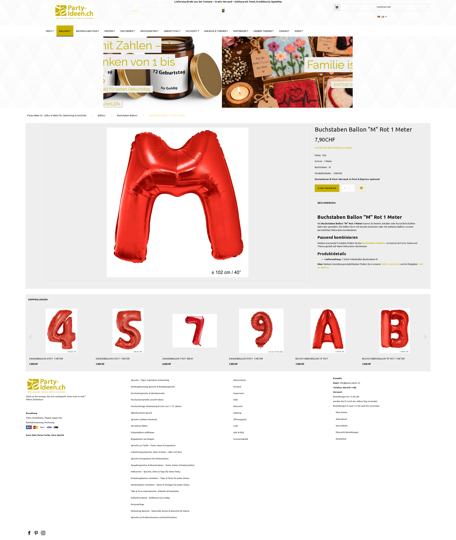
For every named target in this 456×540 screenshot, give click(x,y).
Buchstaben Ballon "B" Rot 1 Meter (383, 358)
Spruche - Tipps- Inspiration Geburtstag (150, 380)
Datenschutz (239, 380)
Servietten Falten (139, 426)
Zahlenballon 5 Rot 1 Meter (113, 358)
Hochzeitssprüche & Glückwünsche (148, 393)
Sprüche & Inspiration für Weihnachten (150, 458)
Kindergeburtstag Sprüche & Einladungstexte (153, 386)
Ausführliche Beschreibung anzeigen (333, 147)
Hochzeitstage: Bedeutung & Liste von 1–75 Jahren (156, 406)
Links (235, 426)
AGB (235, 399)
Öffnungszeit (239, 419)
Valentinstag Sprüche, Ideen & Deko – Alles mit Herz (156, 452)
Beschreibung (327, 203)
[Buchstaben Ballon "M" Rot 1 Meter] (177, 202)
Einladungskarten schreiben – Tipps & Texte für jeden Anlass (160, 478)
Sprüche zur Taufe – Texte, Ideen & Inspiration (153, 445)
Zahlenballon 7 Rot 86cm (177, 358)
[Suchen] (223, 10)
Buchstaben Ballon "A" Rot (312, 358)
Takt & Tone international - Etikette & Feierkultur (155, 491)
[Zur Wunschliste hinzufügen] (361, 188)
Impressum (238, 393)
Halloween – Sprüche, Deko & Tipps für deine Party (155, 471)
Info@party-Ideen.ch (350, 383)
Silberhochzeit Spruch (141, 413)
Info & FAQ (238, 432)
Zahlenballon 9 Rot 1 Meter (246, 358)
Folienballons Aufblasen (142, 432)
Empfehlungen (38, 299)
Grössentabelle (240, 439)
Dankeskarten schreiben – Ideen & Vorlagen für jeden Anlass (160, 485)
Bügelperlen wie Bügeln (142, 439)
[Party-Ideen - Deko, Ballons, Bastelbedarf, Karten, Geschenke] (74, 11)
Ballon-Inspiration (391, 264)
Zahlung (237, 413)
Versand (237, 386)
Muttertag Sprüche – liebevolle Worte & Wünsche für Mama (160, 511)
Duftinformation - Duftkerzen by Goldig (150, 498)
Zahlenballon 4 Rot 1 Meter (46, 358)
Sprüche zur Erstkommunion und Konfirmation (154, 517)
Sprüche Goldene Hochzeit (144, 419)
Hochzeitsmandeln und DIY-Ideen (147, 399)
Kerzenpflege (137, 504)
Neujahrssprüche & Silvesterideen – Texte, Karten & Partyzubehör (163, 465)
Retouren (238, 406)
